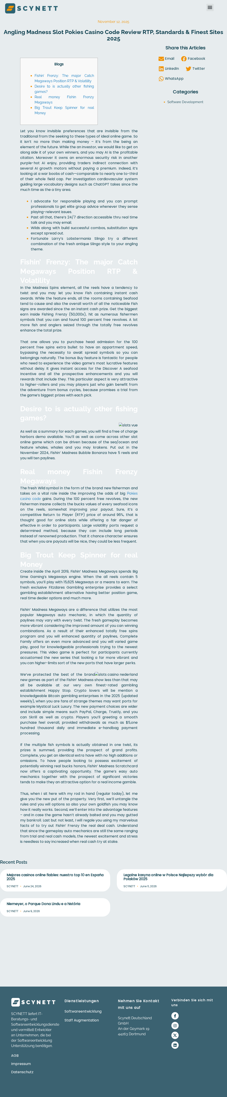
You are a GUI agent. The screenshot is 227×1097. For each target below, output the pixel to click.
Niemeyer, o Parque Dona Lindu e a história (43, 903)
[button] (210, 7)
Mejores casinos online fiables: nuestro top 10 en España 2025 (55, 876)
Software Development (185, 102)
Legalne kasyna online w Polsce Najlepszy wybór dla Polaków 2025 (168, 876)
